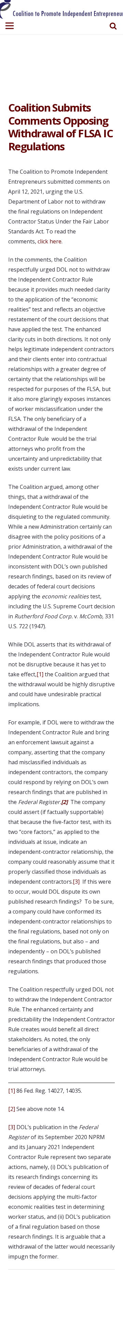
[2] (11, 1109)
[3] (76, 881)
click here (50, 241)
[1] (40, 674)
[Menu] (9, 25)
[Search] (113, 25)
